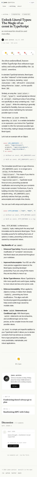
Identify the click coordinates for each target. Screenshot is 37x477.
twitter (13, 473)
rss (3, 473)
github (8, 473)
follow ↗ (15, 386)
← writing (5, 14)
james (9, 2)
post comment (13, 446)
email (19, 473)
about (19, 6)
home (4, 6)
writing (12, 6)
